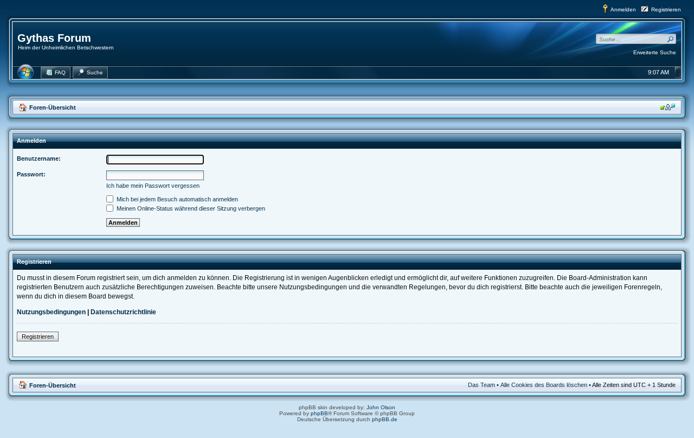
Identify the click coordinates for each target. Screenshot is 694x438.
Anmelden (623, 9)
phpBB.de (384, 419)
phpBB (319, 413)
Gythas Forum (54, 38)
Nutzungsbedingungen (51, 312)
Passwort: (31, 174)
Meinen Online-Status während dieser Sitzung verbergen (190, 208)
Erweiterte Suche (654, 52)
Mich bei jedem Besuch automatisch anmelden (176, 199)
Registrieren (666, 9)
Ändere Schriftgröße (668, 107)
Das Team (481, 385)
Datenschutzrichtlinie (123, 312)
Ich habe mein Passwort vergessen (153, 185)
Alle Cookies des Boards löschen (543, 385)
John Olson (381, 407)
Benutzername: (39, 158)
